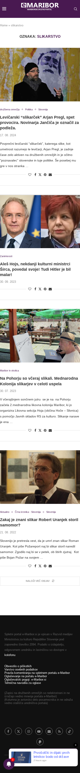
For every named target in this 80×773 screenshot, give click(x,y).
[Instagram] (28, 731)
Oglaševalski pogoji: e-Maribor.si (25, 679)
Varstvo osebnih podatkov (21, 669)
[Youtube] (38, 731)
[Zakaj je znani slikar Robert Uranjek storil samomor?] (40, 477)
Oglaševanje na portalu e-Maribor (25, 676)
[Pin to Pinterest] (45, 174)
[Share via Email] (50, 174)
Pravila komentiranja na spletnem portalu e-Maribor (37, 673)
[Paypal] (40, 741)
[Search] (75, 9)
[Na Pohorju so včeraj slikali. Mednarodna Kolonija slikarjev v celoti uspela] (40, 335)
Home (4, 25)
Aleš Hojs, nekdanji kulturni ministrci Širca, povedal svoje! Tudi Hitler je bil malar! (35, 269)
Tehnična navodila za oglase (22, 683)
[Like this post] (29, 174)
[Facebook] (8, 731)
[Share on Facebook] (35, 174)
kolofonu (9, 655)
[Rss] (59, 731)
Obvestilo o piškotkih (18, 666)
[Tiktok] (69, 731)
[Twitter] (18, 731)
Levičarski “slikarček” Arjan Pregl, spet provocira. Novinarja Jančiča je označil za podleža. (39, 122)
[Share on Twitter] (40, 174)
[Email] (49, 731)
